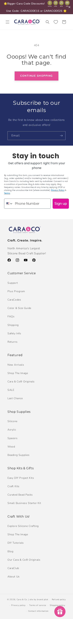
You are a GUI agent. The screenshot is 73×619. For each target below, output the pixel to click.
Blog (10, 551)
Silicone (12, 421)
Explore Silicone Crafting (23, 526)
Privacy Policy (57, 190)
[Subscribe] (61, 135)
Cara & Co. (22, 599)
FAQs (10, 316)
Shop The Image (17, 373)
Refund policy (59, 599)
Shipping (13, 325)
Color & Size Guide (19, 308)
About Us (13, 576)
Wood (11, 446)
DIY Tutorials (15, 543)
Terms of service (37, 605)
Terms (7, 193)
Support (12, 283)
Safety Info (14, 333)
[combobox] (8, 203)
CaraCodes (14, 299)
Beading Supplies (18, 455)
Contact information (38, 611)
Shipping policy (57, 605)
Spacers (12, 438)
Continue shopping (36, 76)
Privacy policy (18, 605)
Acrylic (11, 429)
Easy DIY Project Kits (20, 478)
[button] (7, 22)
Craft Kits (13, 486)
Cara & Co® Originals (21, 381)
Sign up (60, 203)
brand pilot (42, 599)
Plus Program (16, 291)
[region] (36, 7)
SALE (10, 390)
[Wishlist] (56, 22)
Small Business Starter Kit (24, 503)
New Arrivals (15, 365)
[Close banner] (69, 7)
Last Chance (15, 398)
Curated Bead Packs (20, 495)
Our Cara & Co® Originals (23, 560)
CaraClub (13, 568)
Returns (12, 342)
